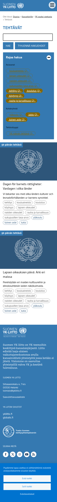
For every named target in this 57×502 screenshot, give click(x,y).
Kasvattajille (27, 17)
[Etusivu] (13, 5)
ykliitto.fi (7, 414)
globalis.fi (8, 417)
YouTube (26, 454)
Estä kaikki (27, 478)
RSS (33, 454)
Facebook (5, 454)
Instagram (19, 454)
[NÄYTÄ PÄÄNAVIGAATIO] (52, 5)
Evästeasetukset (27, 494)
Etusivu (16, 17)
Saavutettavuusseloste (14, 397)
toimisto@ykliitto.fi (12, 391)
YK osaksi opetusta (43, 17)
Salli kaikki (27, 487)
